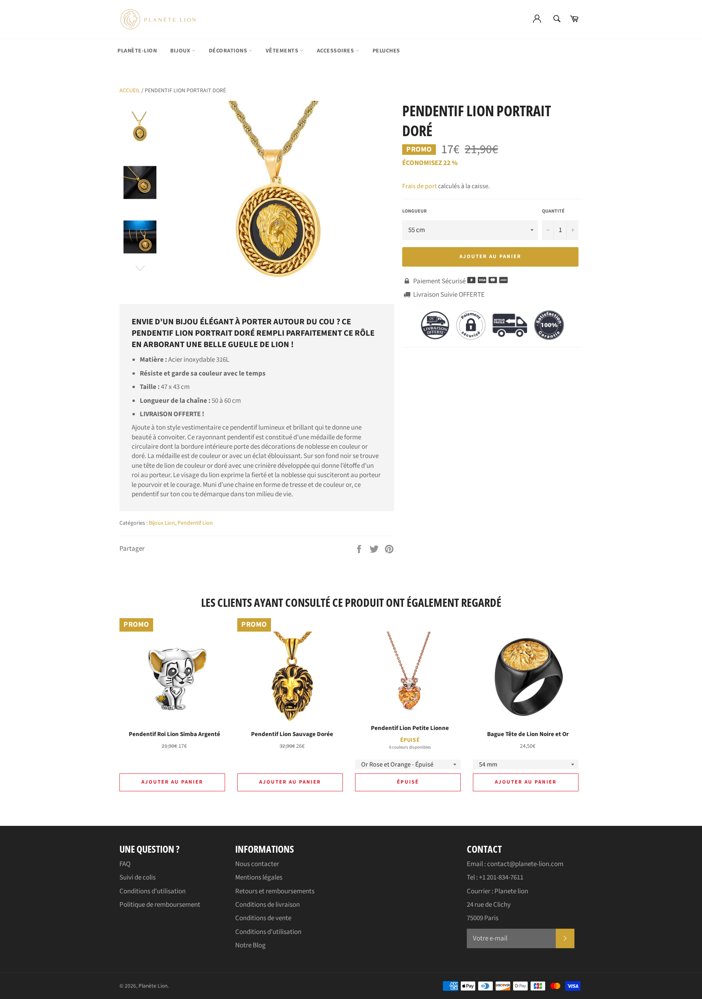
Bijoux (181, 51)
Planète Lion (153, 986)
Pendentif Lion (195, 523)
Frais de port (419, 186)
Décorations (229, 51)
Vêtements (283, 51)
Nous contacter (257, 864)
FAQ (124, 864)
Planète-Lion (137, 51)
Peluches (386, 51)
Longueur (414, 211)
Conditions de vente (263, 918)
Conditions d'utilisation (152, 891)
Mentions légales (258, 877)
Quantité (553, 211)
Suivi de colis (137, 877)
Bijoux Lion (162, 523)
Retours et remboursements (274, 891)
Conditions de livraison (267, 905)
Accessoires (336, 51)
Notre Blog (250, 945)
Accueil (129, 91)
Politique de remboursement (159, 905)
